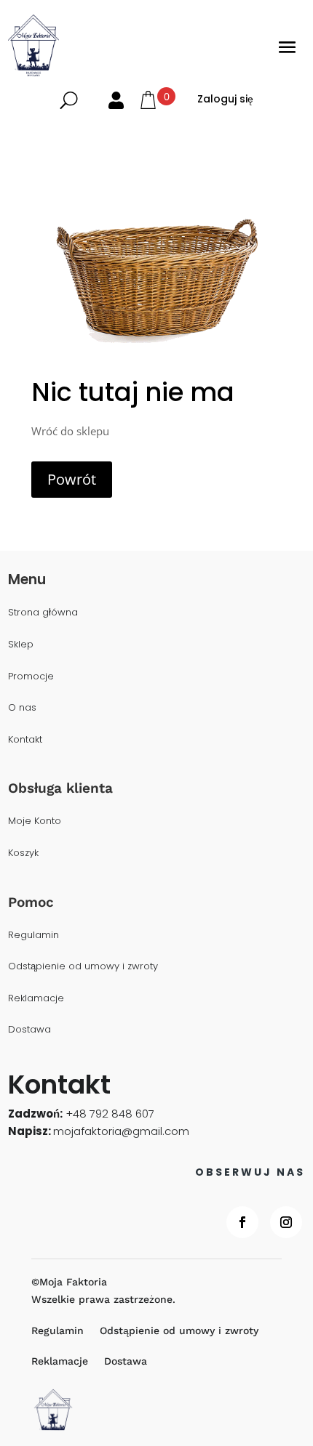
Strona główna (43, 613)
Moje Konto (34, 821)
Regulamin (33, 935)
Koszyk (23, 853)
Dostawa (29, 1030)
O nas (22, 708)
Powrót (71, 479)
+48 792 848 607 (110, 1113)
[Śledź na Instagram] (286, 1222)
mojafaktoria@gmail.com (121, 1131)
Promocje (31, 677)
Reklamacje (36, 999)
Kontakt (25, 740)
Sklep (20, 645)
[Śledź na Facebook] (242, 1222)
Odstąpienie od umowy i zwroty (83, 967)
